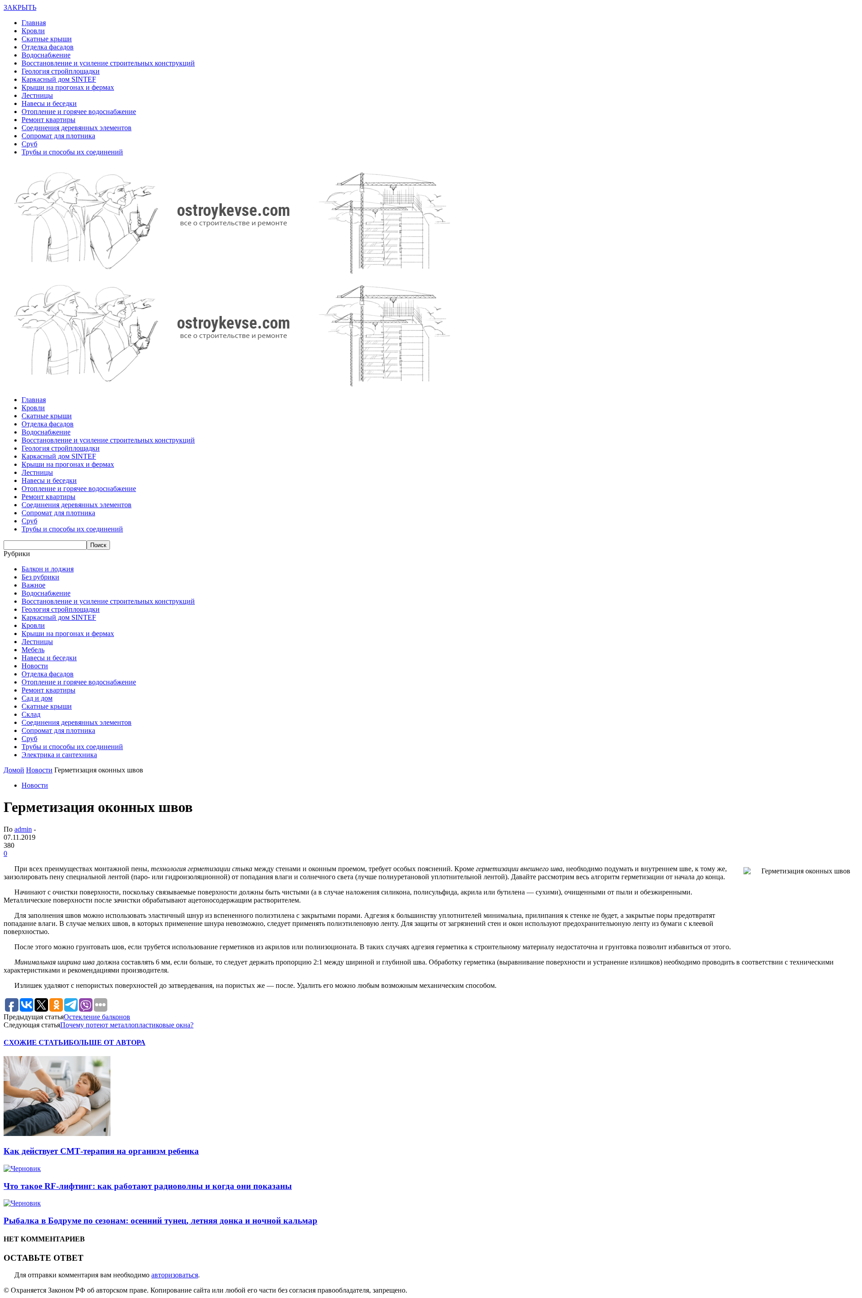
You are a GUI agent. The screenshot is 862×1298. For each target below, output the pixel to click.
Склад (31, 714)
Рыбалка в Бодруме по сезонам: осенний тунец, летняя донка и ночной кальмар (160, 1220)
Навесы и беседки (49, 103)
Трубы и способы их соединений (72, 152)
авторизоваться (174, 1275)
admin (23, 829)
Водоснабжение (46, 55)
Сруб (29, 144)
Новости (35, 666)
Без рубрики (40, 577)
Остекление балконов (97, 1017)
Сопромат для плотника (58, 136)
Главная (34, 22)
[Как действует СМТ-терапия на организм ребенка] (57, 1133)
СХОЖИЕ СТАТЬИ (36, 1042)
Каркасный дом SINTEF (59, 79)
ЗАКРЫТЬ (20, 7)
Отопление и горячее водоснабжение (79, 111)
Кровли (33, 31)
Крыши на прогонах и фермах (68, 87)
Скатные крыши (47, 39)
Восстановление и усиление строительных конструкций (108, 63)
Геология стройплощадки (61, 71)
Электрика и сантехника (59, 755)
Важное (33, 585)
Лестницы (37, 95)
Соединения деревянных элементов (77, 128)
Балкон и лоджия (48, 569)
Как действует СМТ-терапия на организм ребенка (101, 1151)
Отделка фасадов (48, 47)
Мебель (33, 649)
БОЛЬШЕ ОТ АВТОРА (107, 1042)
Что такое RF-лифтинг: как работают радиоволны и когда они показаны (148, 1186)
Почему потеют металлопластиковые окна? (127, 1025)
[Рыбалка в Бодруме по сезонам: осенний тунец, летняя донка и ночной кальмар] (22, 1203)
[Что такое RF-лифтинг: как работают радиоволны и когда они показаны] (22, 1168)
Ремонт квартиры (48, 119)
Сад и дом (37, 698)
